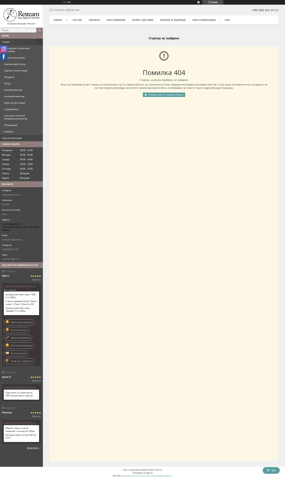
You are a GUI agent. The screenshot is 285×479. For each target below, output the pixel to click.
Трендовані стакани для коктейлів (17, 50)
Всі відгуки (32, 447)
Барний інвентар (13, 89)
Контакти (94, 20)
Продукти (9, 77)
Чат (274, 470)
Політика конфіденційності (160, 476)
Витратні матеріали (14, 57)
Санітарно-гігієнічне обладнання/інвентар (15, 117)
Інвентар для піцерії (14, 102)
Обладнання (10, 125)
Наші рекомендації (12, 137)
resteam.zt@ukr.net (12, 239)
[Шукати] (39, 30)
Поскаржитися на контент (134, 476)
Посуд (7, 83)
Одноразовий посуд (14, 64)
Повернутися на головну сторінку (165, 94)
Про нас (77, 20)
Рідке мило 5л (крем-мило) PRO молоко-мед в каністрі (19, 394)
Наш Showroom (116, 20)
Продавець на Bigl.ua (143, 473)
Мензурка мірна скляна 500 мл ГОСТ (20, 436)
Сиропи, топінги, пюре (16, 70)
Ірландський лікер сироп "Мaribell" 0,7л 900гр (17, 309)
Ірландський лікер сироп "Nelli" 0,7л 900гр (20, 296)
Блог (227, 20)
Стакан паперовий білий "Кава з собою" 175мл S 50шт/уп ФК (21, 303)
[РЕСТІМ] (21, 14)
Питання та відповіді (173, 20)
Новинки (8, 131)
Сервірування (11, 109)
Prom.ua (158, 470)
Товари (6, 41)
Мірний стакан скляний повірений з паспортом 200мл (20, 429)
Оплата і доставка (142, 20)
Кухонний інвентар (14, 96)
